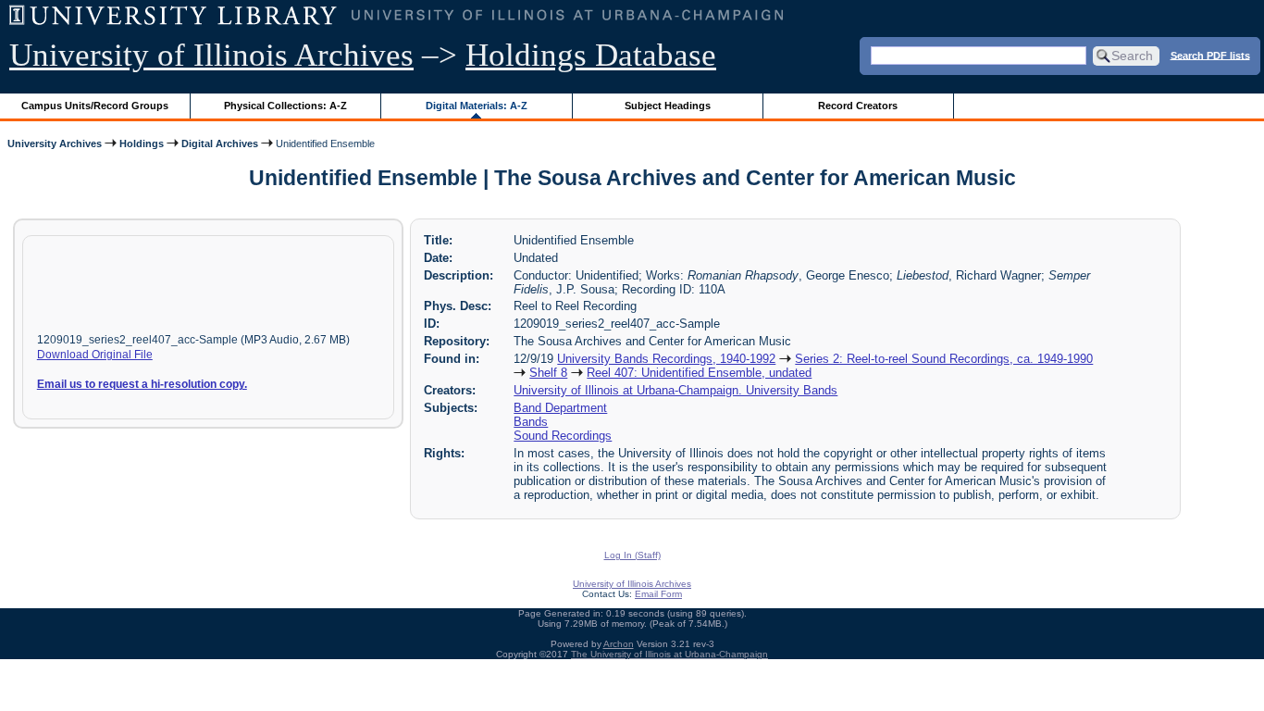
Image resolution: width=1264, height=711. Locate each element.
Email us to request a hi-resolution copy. (142, 384)
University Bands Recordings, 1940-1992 (666, 359)
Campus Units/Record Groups (94, 105)
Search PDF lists (1210, 54)
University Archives (54, 143)
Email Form (658, 594)
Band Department (560, 408)
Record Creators (858, 105)
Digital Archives (219, 143)
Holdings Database (590, 55)
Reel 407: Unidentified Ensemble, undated (699, 373)
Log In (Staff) (632, 555)
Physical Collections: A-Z (285, 105)
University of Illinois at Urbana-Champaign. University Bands (675, 390)
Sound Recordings (563, 436)
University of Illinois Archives (211, 55)
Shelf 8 (548, 373)
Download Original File (95, 354)
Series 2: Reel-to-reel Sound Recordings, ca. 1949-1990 (944, 359)
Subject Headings (668, 105)
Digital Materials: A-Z (476, 105)
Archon (618, 644)
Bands (531, 422)
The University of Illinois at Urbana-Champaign (669, 654)
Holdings (141, 143)
